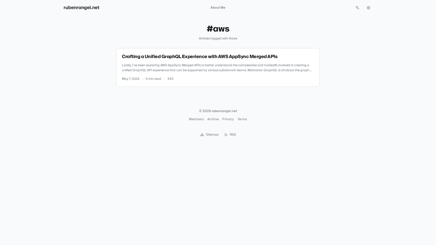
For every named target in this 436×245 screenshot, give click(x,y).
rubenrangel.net (81, 8)
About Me (218, 7)
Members (196, 119)
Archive (213, 119)
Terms (242, 119)
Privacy (228, 119)
